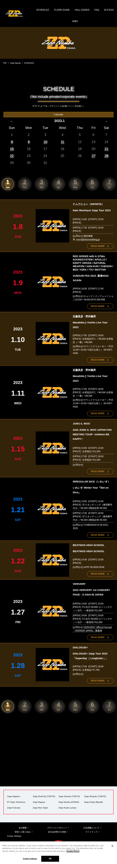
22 (12, 156)
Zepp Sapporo (13, 796)
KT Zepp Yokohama (16, 802)
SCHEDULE (42, 10)
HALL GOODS (82, 10)
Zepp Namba (15, 63)
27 (93, 156)
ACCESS (109, 10)
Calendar (58, 114)
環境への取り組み (23, 832)
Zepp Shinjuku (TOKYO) (95, 796)
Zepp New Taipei (40, 808)
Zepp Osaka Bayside (93, 802)
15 (12, 149)
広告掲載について (91, 828)
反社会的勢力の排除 (57, 832)
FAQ (96, 10)
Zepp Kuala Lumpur (67, 808)
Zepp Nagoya (39, 802)
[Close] (112, 846)
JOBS (75, 21)
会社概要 (23, 828)
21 (106, 149)
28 (106, 156)
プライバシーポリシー (57, 828)
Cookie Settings (30, 859)
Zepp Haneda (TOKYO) (69, 796)
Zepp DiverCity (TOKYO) (44, 796)
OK (50, 859)
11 (62, 142)
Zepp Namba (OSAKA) (68, 802)
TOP (5, 63)
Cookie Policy (73, 851)
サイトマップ (91, 832)
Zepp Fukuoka (13, 808)
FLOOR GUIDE (62, 10)
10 (45, 142)
